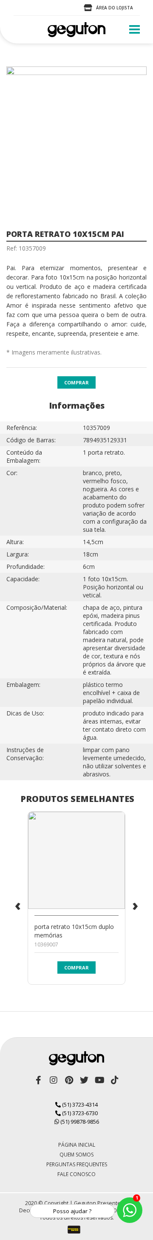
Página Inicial (76, 1144)
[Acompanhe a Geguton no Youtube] (99, 1080)
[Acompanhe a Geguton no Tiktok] (114, 1080)
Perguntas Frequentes (76, 1164)
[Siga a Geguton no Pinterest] (68, 1080)
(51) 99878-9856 (79, 1121)
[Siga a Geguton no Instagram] (53, 1080)
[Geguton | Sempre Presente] (76, 29)
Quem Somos (77, 1154)
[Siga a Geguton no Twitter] (84, 1080)
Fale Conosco (76, 1174)
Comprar (76, 382)
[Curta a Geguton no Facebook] (38, 1080)
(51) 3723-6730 (79, 1113)
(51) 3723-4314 (79, 1104)
